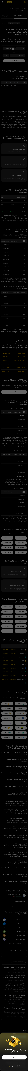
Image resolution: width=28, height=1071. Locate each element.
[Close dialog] (14, 1033)
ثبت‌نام (14, 1057)
